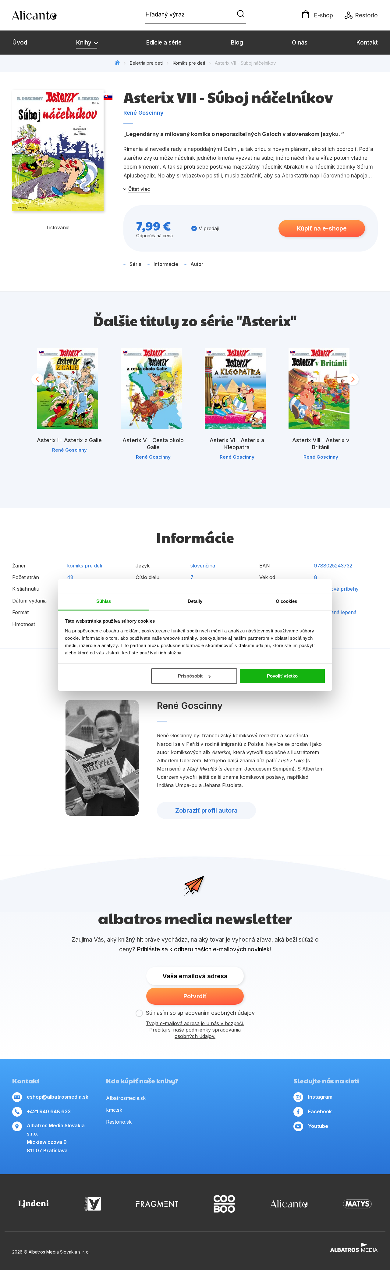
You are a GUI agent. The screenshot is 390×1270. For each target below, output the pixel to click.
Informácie (166, 264)
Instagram (320, 1097)
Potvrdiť (195, 996)
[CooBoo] (224, 1204)
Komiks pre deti (188, 63)
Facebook (320, 1111)
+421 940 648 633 (49, 1111)
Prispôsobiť (190, 675)
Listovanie (58, 227)
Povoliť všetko (282, 675)
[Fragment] (157, 1204)
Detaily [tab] (195, 601)
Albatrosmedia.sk (126, 1098)
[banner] (47, 15)
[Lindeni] (33, 1204)
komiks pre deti (84, 566)
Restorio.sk (119, 1122)
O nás (299, 42)
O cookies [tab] (286, 601)
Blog (237, 42)
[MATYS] (357, 1204)
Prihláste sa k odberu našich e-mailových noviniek (203, 949)
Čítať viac (139, 189)
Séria (135, 264)
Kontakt (367, 42)
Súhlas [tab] (103, 601)
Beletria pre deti (146, 63)
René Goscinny (143, 112)
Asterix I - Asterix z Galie (69, 440)
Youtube (318, 1126)
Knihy (84, 42)
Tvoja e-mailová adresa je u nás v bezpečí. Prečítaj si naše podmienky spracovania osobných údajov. (195, 1029)
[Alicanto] (289, 1204)
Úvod (19, 42)
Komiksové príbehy (336, 589)
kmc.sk (114, 1110)
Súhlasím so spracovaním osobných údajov (200, 1013)
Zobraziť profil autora (206, 810)
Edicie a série (164, 42)
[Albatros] (92, 1204)
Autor (196, 264)
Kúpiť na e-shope (322, 228)
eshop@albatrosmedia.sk (57, 1097)
